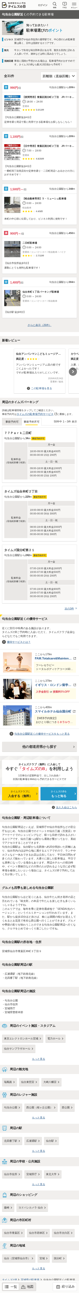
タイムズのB (9, 1279)
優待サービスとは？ (19, 641)
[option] (39, 369)
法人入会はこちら (66, 807)
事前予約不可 (32, 421)
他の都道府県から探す (39, 747)
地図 (30, 1286)
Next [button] (73, 372)
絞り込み (68, 1286)
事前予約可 (12, 421)
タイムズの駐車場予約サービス (35, 414)
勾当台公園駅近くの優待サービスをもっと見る (42, 733)
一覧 (14, 1287)
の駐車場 (30, 1279)
